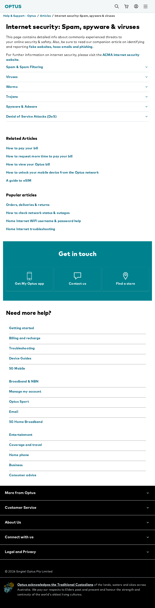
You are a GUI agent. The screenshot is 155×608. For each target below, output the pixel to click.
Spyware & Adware (21, 106)
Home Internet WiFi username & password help (43, 221)
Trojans (12, 96)
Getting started (21, 328)
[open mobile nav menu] (145, 6)
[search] (116, 6)
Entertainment (20, 434)
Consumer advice (22, 475)
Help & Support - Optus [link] (19, 16)
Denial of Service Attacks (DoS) (31, 116)
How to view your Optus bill (28, 164)
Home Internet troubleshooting (30, 229)
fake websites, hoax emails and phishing (60, 46)
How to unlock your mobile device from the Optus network (52, 172)
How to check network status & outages (38, 213)
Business (16, 465)
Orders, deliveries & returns (27, 205)
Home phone (19, 455)
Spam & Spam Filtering (24, 67)
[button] (136, 6)
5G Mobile (17, 368)
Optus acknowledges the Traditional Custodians (55, 584)
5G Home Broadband (26, 422)
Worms (12, 87)
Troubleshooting (22, 348)
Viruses (12, 77)
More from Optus (20, 493)
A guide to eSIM (18, 180)
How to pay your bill (22, 148)
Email (13, 411)
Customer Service (20, 508)
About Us (13, 522)
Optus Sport (19, 401)
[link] (126, 6)
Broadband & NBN (24, 381)
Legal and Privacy (20, 552)
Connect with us (19, 537)
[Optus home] (13, 6)
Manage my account (25, 391)
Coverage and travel (25, 445)
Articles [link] (45, 16)
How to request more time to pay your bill (39, 156)
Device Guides (20, 358)
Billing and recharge (24, 338)
